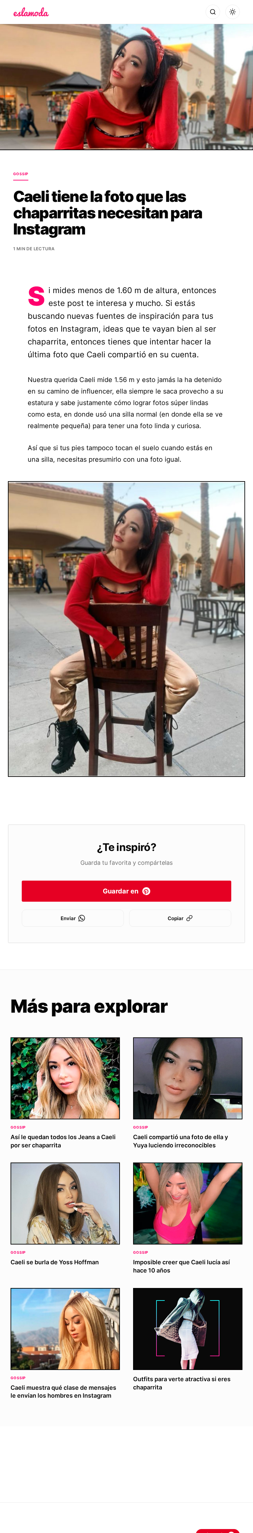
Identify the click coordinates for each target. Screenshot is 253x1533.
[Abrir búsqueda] (213, 12)
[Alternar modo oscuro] (232, 12)
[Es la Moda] (31, 12)
